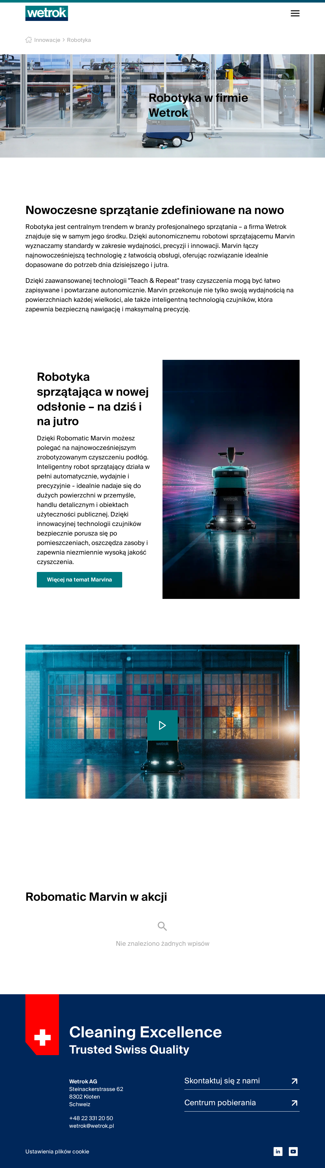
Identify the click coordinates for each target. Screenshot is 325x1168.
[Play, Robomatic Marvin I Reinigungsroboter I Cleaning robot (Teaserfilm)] (162, 725)
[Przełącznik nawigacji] (295, 13)
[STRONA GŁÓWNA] (46, 13)
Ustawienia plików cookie (57, 1152)
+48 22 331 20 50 (91, 1118)
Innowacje (47, 40)
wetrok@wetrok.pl (91, 1126)
